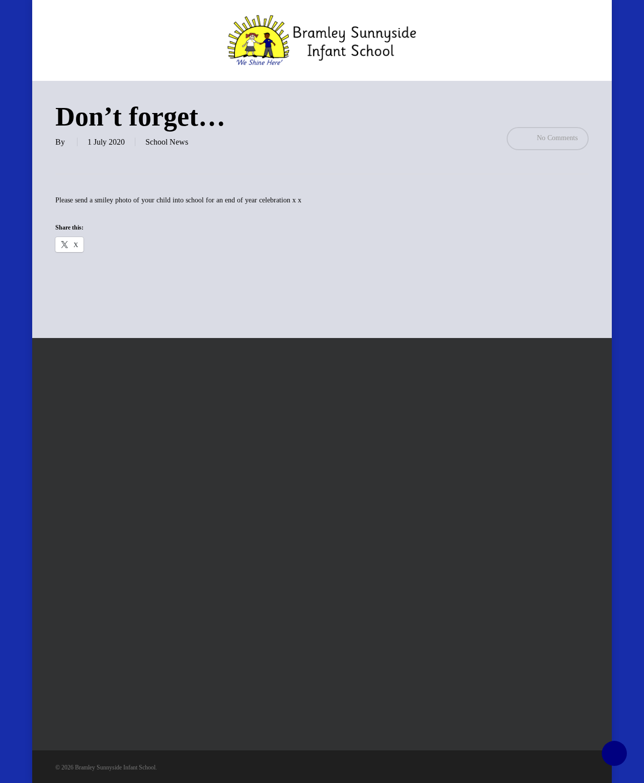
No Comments (556, 138)
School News (166, 142)
